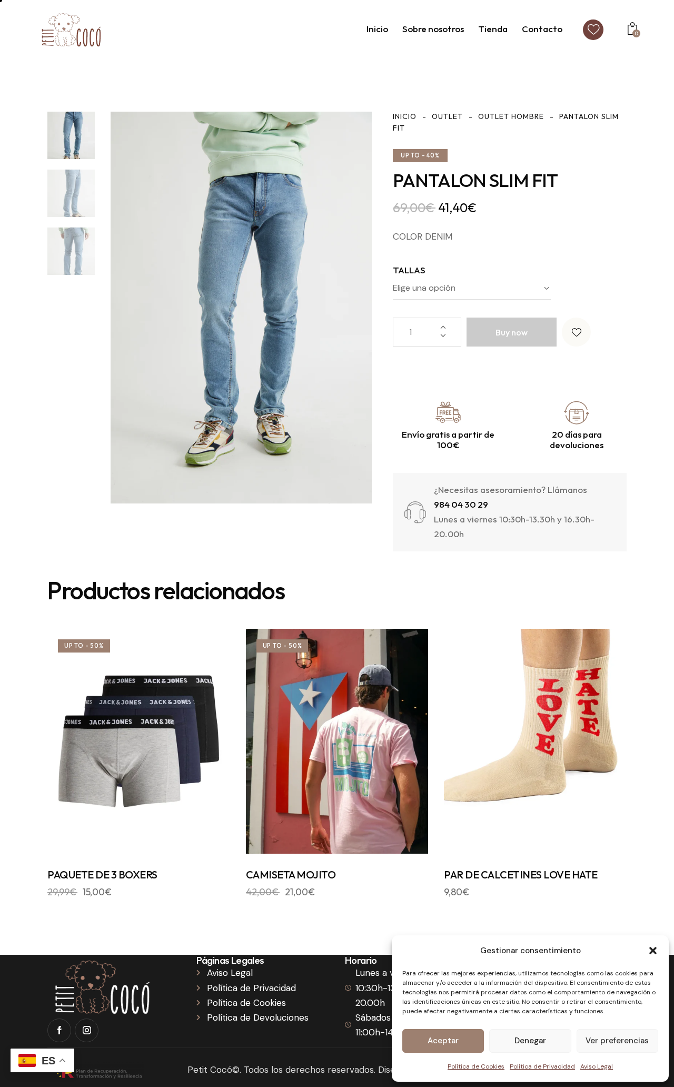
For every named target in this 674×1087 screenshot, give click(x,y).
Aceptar (443, 1040)
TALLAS (409, 269)
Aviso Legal (596, 1066)
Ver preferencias (617, 1040)
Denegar (530, 1040)
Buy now (511, 332)
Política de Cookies (476, 1066)
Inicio (405, 116)
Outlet (447, 116)
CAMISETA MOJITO (291, 874)
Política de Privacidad (542, 1066)
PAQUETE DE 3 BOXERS (102, 874)
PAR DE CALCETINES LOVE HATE (521, 874)
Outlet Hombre (511, 116)
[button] (653, 950)
